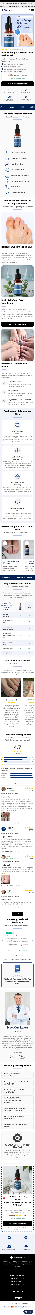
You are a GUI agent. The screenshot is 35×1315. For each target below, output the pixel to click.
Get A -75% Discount (17, 84)
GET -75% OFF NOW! (17, 1223)
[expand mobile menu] (32, 10)
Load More (17, 914)
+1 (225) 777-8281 (19, 1284)
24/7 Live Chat (18, 1281)
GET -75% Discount (17, 324)
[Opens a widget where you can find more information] (28, 1312)
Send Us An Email (19, 1279)
